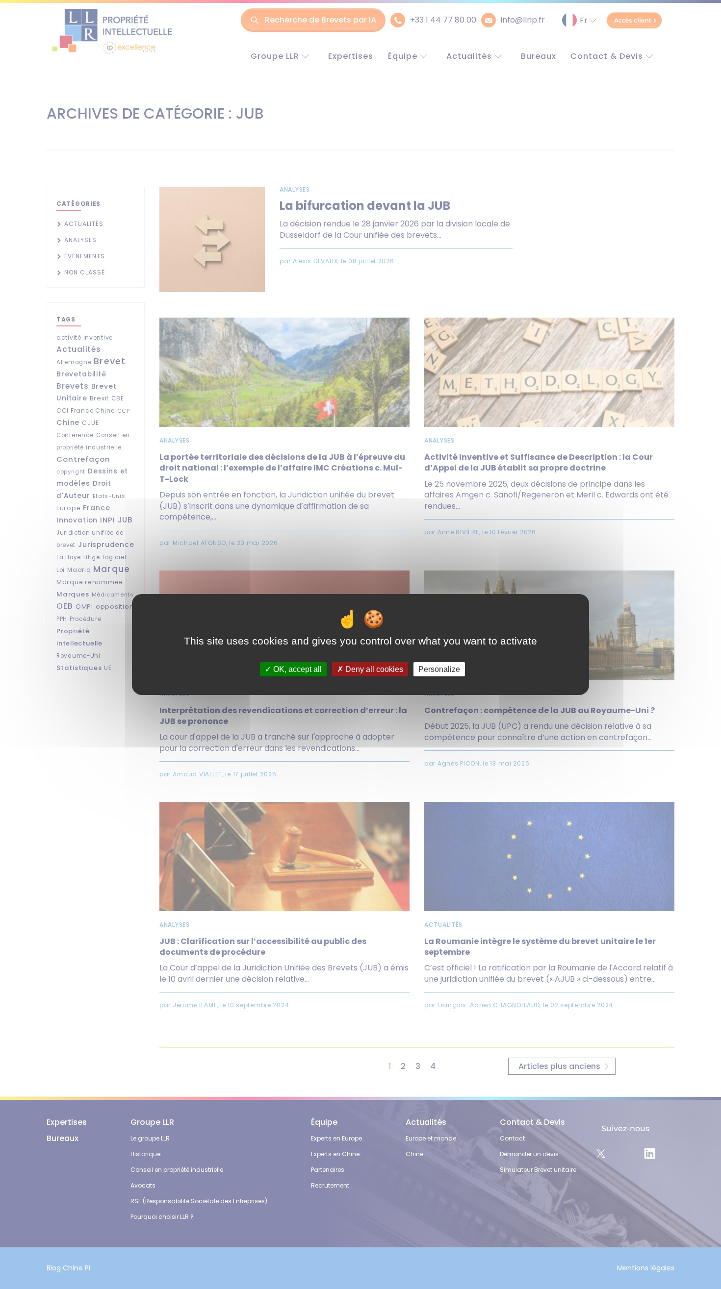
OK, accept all (296, 669)
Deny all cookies (373, 669)
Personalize (439, 669)
